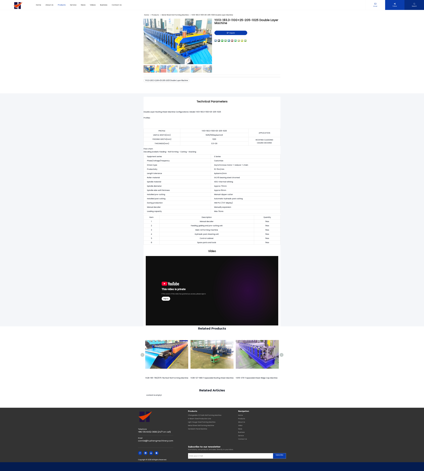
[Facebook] (140, 453)
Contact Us (242, 439)
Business (241, 432)
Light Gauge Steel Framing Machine (201, 422)
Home (240, 415)
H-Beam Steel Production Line (199, 419)
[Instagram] (157, 453)
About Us (241, 422)
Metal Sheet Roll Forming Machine (201, 425)
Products (241, 419)
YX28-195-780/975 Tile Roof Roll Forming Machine (166, 378)
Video (240, 425)
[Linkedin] (146, 453)
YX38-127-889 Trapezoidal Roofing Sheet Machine (212, 378)
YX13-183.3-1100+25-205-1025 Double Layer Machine (166, 80)
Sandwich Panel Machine (197, 429)
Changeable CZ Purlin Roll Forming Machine (204, 415)
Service (241, 436)
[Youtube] (151, 453)
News (240, 429)
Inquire (232, 33)
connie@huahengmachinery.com (155, 441)
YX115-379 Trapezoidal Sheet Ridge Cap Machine (256, 378)
